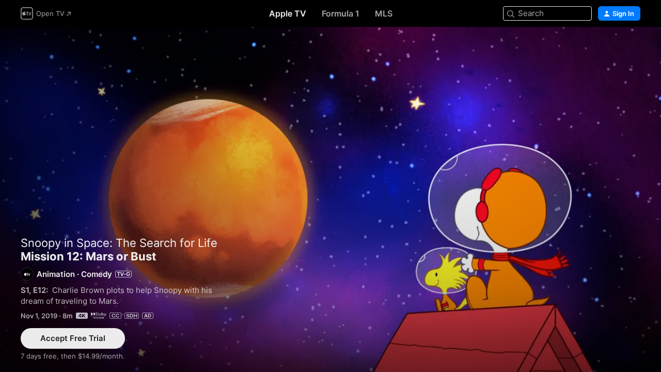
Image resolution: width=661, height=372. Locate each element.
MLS (383, 13)
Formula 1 (340, 13)
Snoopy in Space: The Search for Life (119, 243)
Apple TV (287, 13)
